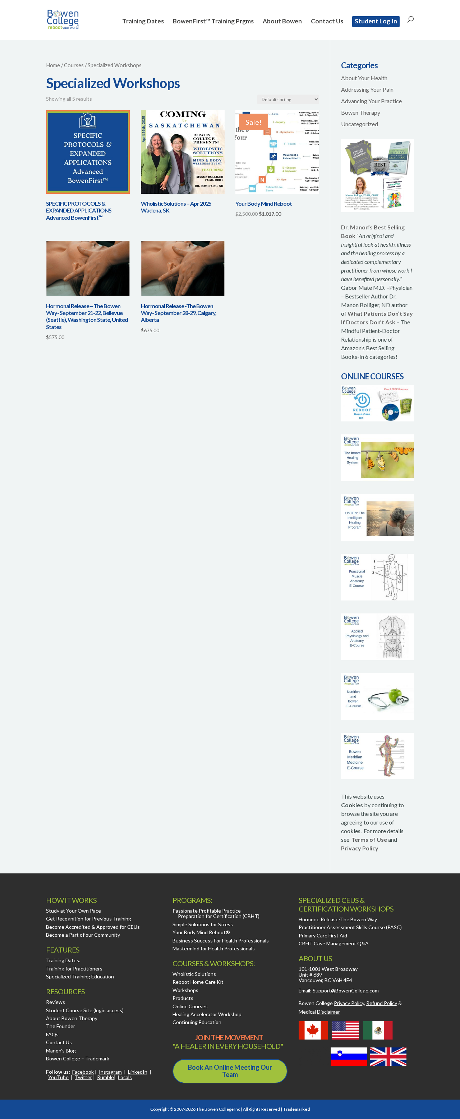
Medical (319, 1012)
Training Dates (143, 22)
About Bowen (282, 22)
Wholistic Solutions (194, 974)
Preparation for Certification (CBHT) (218, 916)
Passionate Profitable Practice (206, 911)
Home (53, 65)
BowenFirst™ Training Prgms (213, 22)
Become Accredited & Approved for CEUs (93, 927)
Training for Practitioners (74, 968)
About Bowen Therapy (71, 1018)
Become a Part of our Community (83, 935)
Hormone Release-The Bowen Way (338, 919)
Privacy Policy (359, 848)
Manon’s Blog (61, 1050)
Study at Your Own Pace (73, 911)
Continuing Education (196, 1022)
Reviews (55, 1002)
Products (182, 998)
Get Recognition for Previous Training (88, 918)
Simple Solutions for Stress (202, 924)
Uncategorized (359, 123)
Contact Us (327, 22)
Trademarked (296, 1109)
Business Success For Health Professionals (220, 940)
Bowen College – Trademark (77, 1058)
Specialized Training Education (80, 976)
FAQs (52, 1034)
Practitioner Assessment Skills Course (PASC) (350, 927)
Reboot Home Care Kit (198, 982)
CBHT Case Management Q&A (334, 943)
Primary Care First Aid (323, 935)
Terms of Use (369, 839)
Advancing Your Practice (371, 100)
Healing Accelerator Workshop (207, 1014)
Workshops (185, 990)
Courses (74, 65)
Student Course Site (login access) (85, 1010)
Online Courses (190, 1006)
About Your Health (364, 77)
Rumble (105, 1077)
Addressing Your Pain (367, 89)
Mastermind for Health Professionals (213, 948)
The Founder (60, 1026)
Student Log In (376, 21)
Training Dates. (63, 960)
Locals (125, 1077)
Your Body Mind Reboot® (201, 932)
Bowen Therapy (360, 112)
